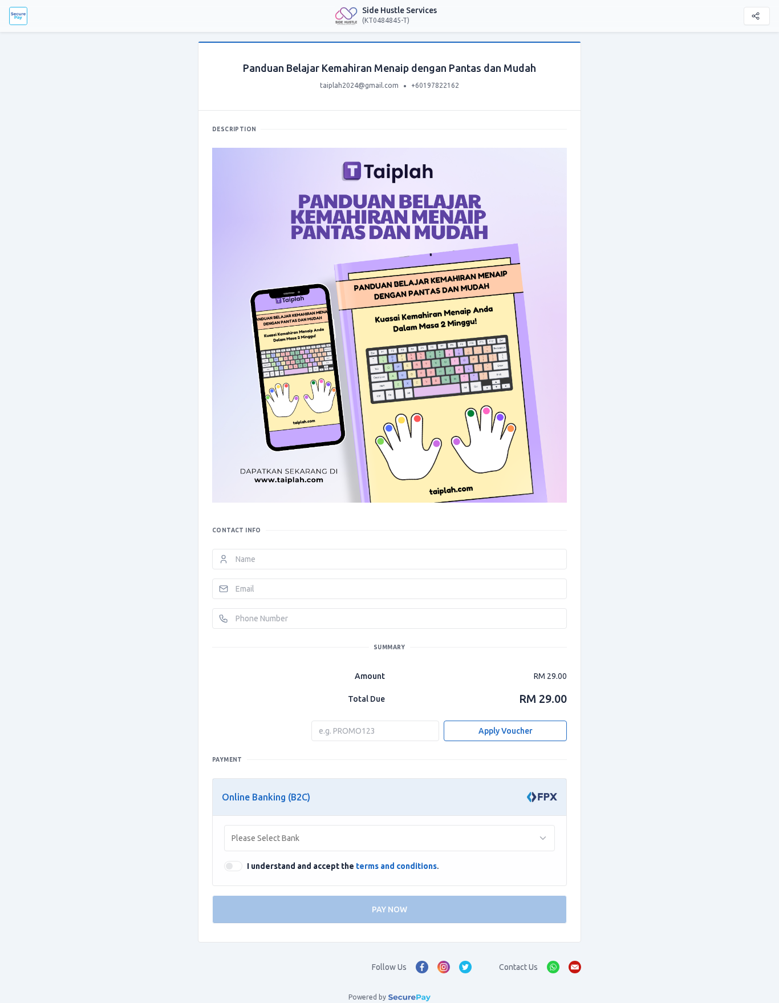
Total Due (366, 698)
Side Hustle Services (399, 10)
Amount (370, 676)
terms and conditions (396, 866)
